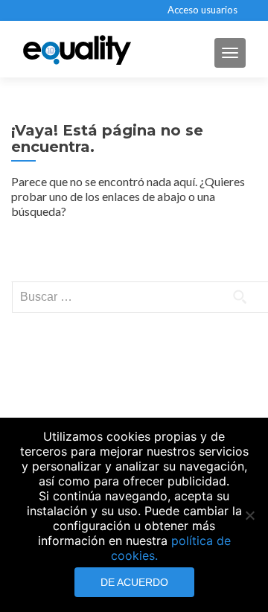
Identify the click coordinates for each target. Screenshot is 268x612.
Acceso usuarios (202, 10)
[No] (249, 515)
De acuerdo (134, 582)
